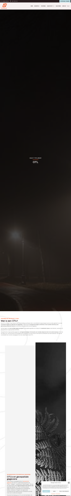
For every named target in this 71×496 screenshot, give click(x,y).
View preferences (64, 491)
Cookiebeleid (53, 493)
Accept (46, 491)
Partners (43, 6)
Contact (64, 6)
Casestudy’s (50, 6)
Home (32, 6)
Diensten (36, 6)
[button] (68, 482)
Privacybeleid (58, 493)
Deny (54, 491)
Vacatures (58, 6)
